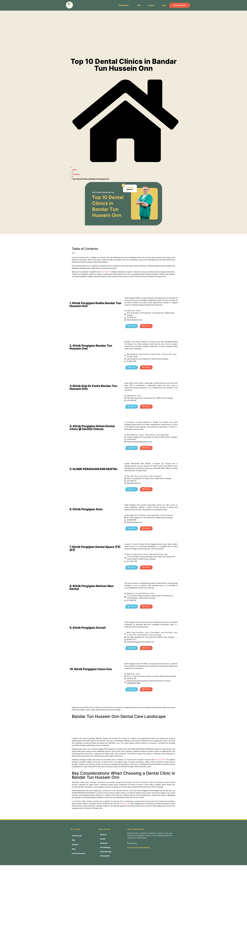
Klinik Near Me (105, 272)
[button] (124, 5)
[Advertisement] (123, 33)
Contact (151, 5)
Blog (164, 5)
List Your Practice (179, 5)
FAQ (139, 5)
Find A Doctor (123, 5)
